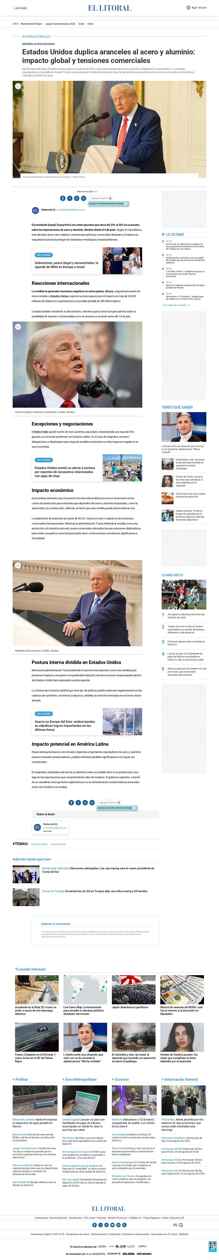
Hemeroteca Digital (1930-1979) (48, 1234)
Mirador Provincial (117, 1217)
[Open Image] (18, 86)
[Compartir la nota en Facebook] (62, 198)
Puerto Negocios (152, 1217)
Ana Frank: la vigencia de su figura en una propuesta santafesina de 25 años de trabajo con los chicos (185, 245)
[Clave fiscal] (213, 1251)
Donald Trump (56, 224)
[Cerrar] (125, 203)
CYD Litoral (89, 1217)
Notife (165, 1217)
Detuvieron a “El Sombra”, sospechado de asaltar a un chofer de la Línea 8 (185, 296)
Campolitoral (41, 1217)
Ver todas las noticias (174, 305)
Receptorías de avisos (77, 1234)
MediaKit (183, 1234)
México (109, 291)
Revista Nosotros (58, 1217)
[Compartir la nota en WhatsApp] (76, 198)
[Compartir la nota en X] (69, 198)
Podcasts (102, 1217)
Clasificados (75, 1217)
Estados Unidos (59, 296)
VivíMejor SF (135, 1217)
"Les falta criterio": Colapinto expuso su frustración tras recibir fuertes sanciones (185, 272)
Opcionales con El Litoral (164, 1234)
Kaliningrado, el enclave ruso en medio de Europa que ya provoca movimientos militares (185, 259)
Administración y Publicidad (106, 1234)
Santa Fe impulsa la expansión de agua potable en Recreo (185, 285)
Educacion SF (177, 1217)
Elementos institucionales (135, 1234)
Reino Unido (41, 431)
